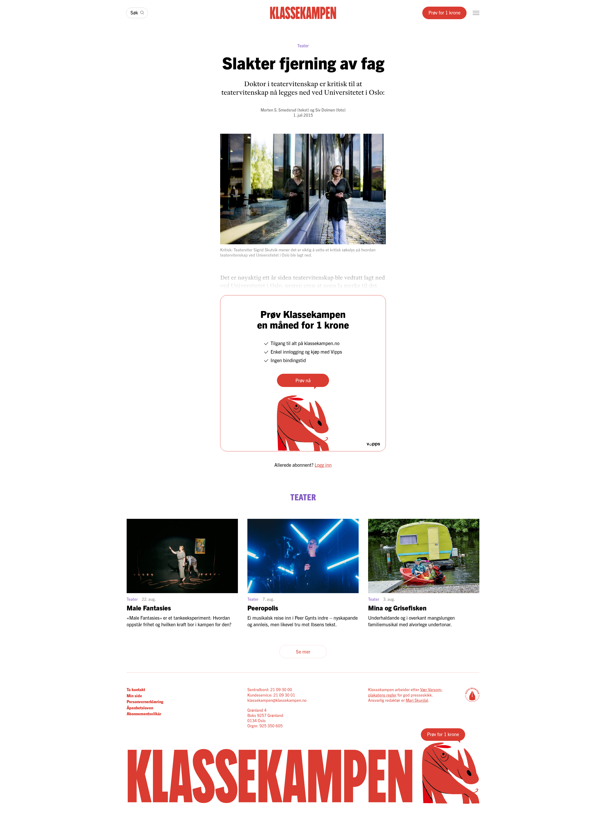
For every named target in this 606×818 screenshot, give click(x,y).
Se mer (303, 651)
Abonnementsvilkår (144, 713)
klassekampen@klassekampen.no (277, 700)
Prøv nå (303, 380)
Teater (303, 45)
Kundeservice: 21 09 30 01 (271, 694)
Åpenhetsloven (140, 707)
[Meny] (476, 13)
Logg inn (323, 465)
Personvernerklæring (145, 701)
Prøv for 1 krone (444, 12)
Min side (134, 695)
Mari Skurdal (417, 700)
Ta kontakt (136, 689)
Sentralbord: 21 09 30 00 (269, 689)
